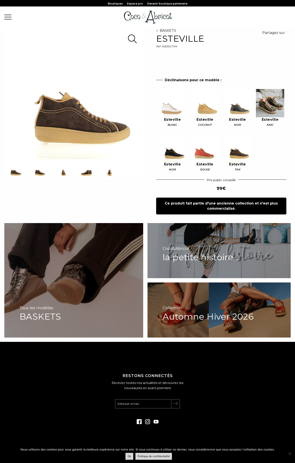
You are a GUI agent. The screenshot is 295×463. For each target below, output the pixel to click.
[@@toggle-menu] (7, 17)
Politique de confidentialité (154, 456)
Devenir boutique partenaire (167, 3)
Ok (129, 456)
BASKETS (168, 31)
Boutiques (115, 3)
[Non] (289, 453)
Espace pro (135, 3)
